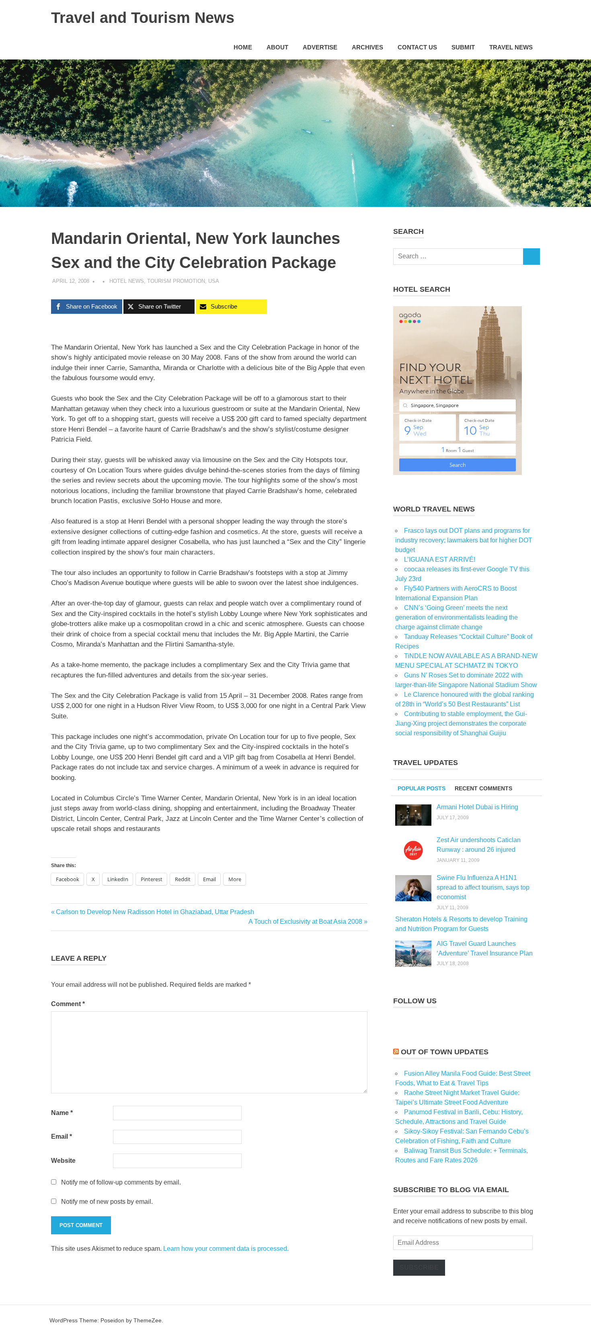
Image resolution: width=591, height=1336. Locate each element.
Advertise (320, 47)
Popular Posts (421, 788)
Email (61, 1136)
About (277, 47)
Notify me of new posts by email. (107, 1201)
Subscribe (419, 1267)
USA (213, 281)
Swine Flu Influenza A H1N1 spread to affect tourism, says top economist (483, 887)
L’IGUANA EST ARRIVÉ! (439, 559)
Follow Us (415, 1001)
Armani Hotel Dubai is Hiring (477, 807)
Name (62, 1112)
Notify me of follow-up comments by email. (121, 1182)
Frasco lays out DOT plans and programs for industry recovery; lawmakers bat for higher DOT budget (463, 540)
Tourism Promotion (176, 281)
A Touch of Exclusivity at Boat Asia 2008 (305, 921)
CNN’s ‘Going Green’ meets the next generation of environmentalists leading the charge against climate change (456, 617)
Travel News (511, 47)
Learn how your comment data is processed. (226, 1248)
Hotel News (126, 281)
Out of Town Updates (444, 1052)
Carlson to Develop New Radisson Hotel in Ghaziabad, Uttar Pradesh (154, 911)
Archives (367, 47)
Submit (463, 47)
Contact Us (417, 47)
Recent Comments (483, 788)
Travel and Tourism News (142, 17)
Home (243, 47)
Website (63, 1160)
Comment (68, 1003)
